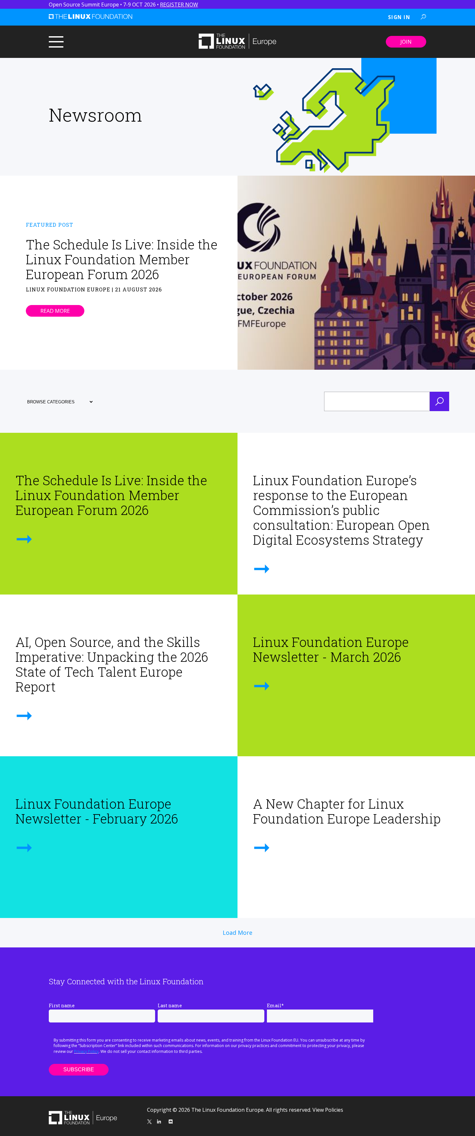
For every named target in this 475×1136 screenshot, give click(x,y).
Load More (237, 932)
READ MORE (55, 310)
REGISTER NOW (179, 4)
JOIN (406, 41)
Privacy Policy (86, 1051)
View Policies (327, 1109)
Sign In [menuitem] (399, 17)
